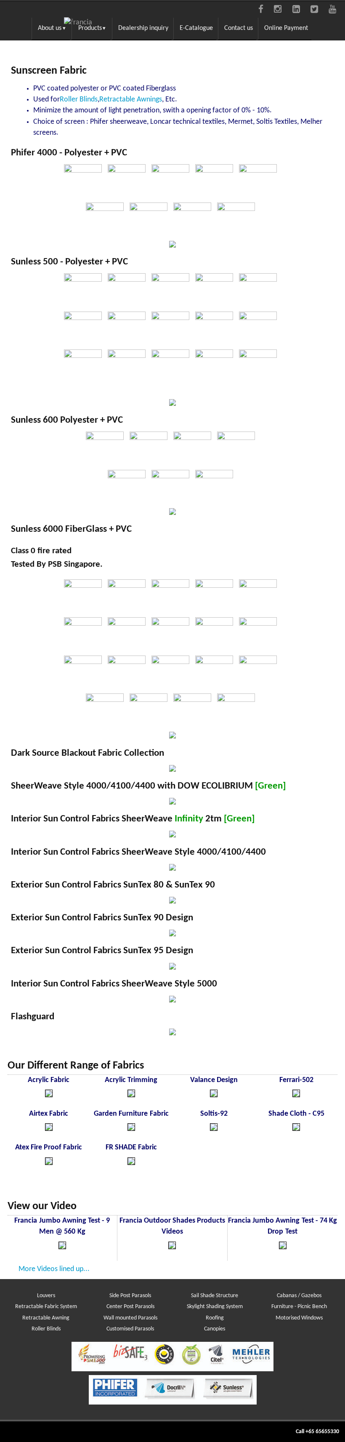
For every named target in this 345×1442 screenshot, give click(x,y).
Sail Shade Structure (214, 1296)
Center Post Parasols (130, 1306)
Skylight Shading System (215, 1306)
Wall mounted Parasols (130, 1318)
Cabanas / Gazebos (299, 1296)
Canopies (214, 1329)
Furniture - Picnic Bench (299, 1306)
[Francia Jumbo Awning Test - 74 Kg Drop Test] (283, 1247)
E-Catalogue (196, 28)
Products (90, 28)
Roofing (215, 1318)
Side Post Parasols (130, 1296)
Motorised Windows (299, 1318)
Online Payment (286, 28)
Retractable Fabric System (46, 1306)
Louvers (46, 1296)
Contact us (238, 28)
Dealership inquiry (143, 28)
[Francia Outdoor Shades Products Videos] (172, 1247)
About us (49, 28)
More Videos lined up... (54, 1269)
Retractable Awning (45, 1318)
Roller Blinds (46, 1329)
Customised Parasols (130, 1329)
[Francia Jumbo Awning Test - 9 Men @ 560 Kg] (62, 1247)
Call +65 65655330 (317, 1432)
